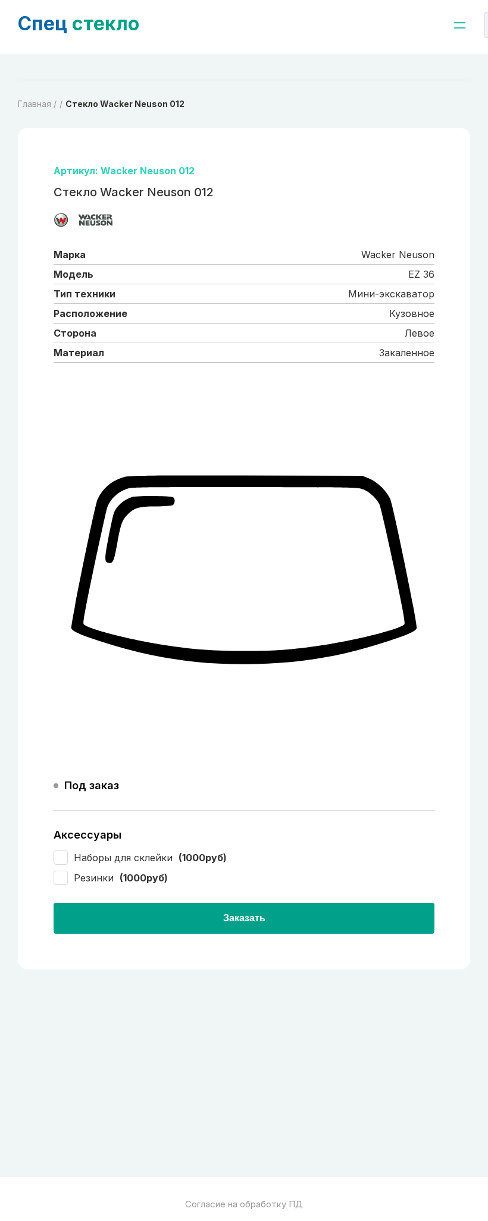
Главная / (37, 104)
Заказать (244, 918)
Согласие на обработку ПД (244, 1204)
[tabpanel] (244, 571)
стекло (78, 23)
